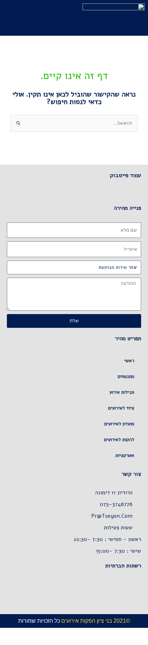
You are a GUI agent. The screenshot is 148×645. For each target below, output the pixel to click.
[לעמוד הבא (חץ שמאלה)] (126, 641)
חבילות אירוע (121, 392)
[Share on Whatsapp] (124, 590)
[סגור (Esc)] (96, 633)
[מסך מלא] (126, 633)
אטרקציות (124, 455)
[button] (67, 17)
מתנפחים (126, 376)
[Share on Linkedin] (97, 590)
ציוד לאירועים (121, 408)
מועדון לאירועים (119, 424)
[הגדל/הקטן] (141, 633)
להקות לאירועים (119, 439)
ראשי (129, 360)
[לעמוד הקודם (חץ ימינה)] (141, 641)
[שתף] (111, 633)
